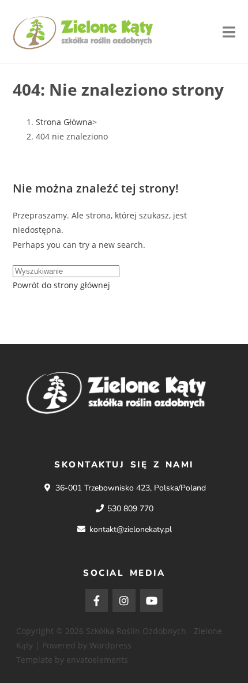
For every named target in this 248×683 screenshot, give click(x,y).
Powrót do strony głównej (61, 285)
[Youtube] (151, 600)
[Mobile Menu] (229, 31)
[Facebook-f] (96, 600)
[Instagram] (124, 600)
